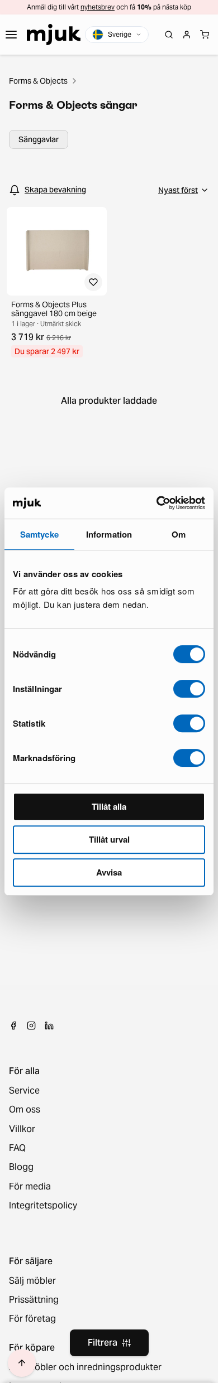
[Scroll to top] (22, 1363)
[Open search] (169, 34)
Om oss (24, 1110)
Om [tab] (179, 534)
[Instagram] (31, 1025)
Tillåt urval (109, 839)
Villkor (22, 1129)
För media (30, 1187)
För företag (32, 1319)
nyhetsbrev (97, 7)
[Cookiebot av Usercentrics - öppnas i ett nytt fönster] (156, 503)
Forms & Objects (38, 81)
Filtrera (102, 1342)
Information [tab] (109, 534)
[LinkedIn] (49, 1025)
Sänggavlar (38, 139)
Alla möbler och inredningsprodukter (85, 1367)
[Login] (187, 34)
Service (24, 1091)
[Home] (53, 34)
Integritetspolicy (43, 1206)
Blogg (21, 1167)
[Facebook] (13, 1025)
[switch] (189, 689)
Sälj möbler (32, 1281)
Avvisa (109, 872)
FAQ (17, 1148)
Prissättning (34, 1300)
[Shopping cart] (205, 34)
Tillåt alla (109, 806)
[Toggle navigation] (11, 34)
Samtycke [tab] (39, 534)
